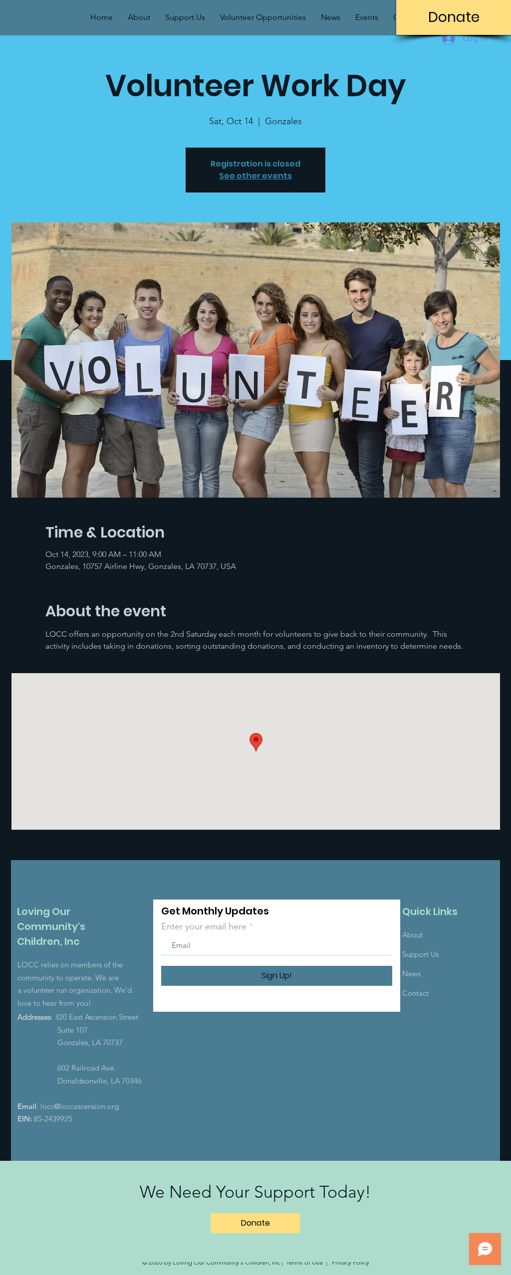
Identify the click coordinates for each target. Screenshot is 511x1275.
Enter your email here (204, 926)
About (412, 934)
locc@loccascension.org (79, 1106)
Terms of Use (304, 1262)
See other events (255, 176)
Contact (415, 993)
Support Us (420, 954)
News (411, 973)
